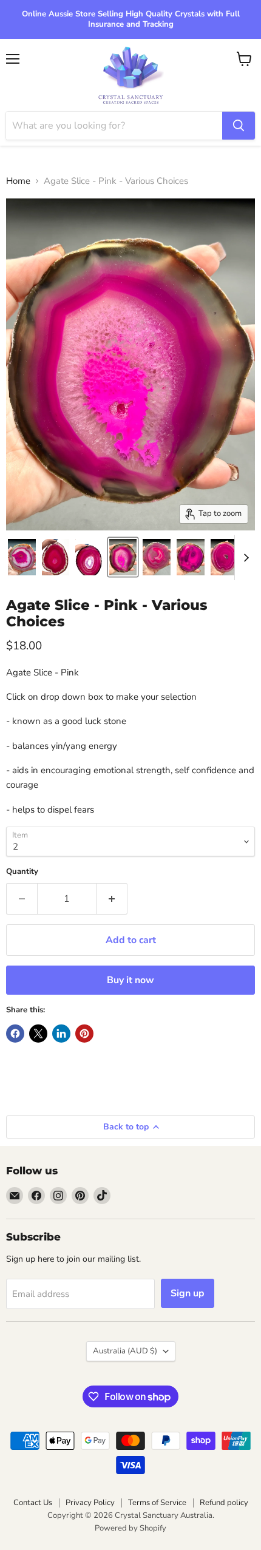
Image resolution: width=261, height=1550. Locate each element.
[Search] (238, 126)
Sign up (188, 1293)
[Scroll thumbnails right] (244, 557)
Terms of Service (157, 1502)
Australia (125, 1350)
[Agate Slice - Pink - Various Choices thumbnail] (22, 557)
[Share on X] (38, 1033)
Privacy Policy (90, 1502)
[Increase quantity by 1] (112, 899)
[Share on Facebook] (15, 1033)
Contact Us (32, 1502)
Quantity (22, 871)
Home (18, 181)
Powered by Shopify (130, 1528)
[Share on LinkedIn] (61, 1033)
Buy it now (130, 980)
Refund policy (224, 1502)
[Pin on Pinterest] (84, 1033)
